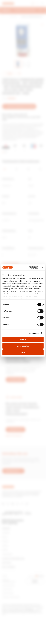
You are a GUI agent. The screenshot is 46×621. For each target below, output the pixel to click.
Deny (23, 352)
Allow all (23, 340)
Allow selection (23, 346)
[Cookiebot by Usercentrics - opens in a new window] (29, 267)
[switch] (40, 311)
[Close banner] (43, 267)
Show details (34, 333)
